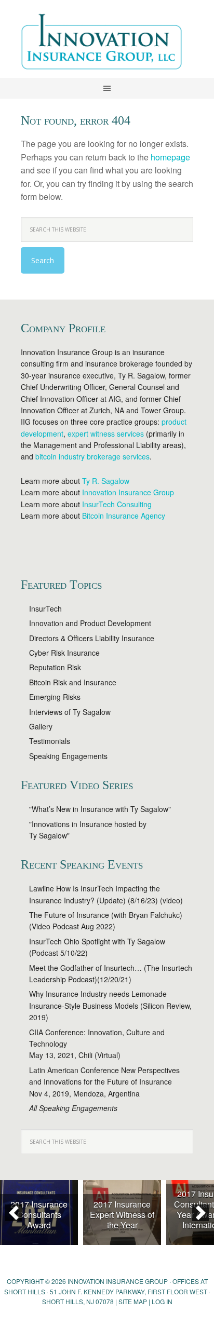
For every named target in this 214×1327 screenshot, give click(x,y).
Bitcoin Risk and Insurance (72, 682)
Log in (162, 1301)
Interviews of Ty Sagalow (70, 712)
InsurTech (45, 608)
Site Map (132, 1301)
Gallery (40, 726)
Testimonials (49, 741)
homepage (170, 157)
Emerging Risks (55, 697)
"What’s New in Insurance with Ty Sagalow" (100, 809)
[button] (13, 1212)
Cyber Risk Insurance (64, 652)
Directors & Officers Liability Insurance (91, 638)
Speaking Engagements (68, 756)
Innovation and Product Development (90, 623)
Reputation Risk (55, 667)
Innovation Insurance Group (107, 44)
